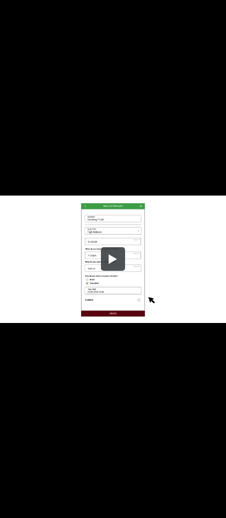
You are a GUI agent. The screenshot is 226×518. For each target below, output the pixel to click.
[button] (113, 259)
